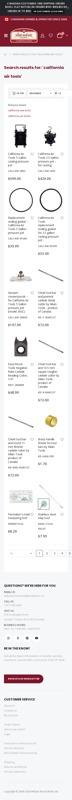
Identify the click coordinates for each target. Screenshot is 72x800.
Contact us (10, 710)
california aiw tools (19, 110)
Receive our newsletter (23, 678)
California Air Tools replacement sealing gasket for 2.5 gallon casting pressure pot (48, 229)
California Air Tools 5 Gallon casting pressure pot (18, 159)
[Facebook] (18, 638)
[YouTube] (37, 638)
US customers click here (48, 11)
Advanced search (14, 729)
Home (5, 54)
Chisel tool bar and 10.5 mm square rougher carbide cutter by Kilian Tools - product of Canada (48, 375)
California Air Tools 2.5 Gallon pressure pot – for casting (48, 159)
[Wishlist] (50, 35)
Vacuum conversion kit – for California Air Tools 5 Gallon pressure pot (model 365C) (18, 302)
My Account (11, 715)
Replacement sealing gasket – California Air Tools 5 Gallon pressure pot (18, 225)
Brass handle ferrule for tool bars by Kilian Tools (47, 444)
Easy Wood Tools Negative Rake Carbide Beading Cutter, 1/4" (18, 371)
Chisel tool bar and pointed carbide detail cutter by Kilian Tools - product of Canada (48, 302)
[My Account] (42, 35)
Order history (12, 724)
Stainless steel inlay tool (47, 516)
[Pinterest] (27, 638)
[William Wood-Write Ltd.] (24, 35)
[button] (32, 154)
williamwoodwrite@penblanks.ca (24, 596)
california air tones (19, 116)
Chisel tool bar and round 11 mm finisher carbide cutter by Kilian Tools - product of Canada (18, 450)
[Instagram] (8, 638)
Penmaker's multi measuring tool (19, 516)
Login (7, 734)
